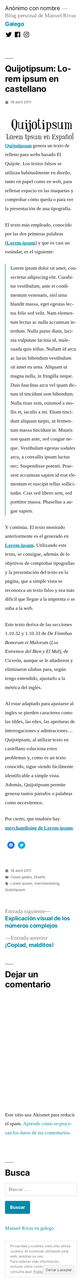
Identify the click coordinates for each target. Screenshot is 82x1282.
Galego (14, 23)
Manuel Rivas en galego (29, 1228)
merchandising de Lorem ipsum (39, 828)
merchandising (46, 883)
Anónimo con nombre (32, 8)
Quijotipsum (18, 145)
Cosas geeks (21, 877)
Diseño (39, 877)
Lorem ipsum (21, 243)
